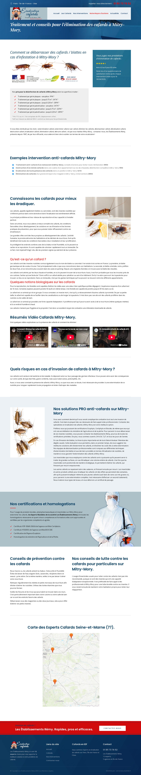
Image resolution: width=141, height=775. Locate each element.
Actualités (114, 13)
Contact (124, 13)
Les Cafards (66, 13)
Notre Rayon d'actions (99, 13)
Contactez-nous (112, 728)
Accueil (56, 13)
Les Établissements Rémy (26, 771)
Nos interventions (53, 757)
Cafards (49, 753)
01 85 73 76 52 (122, 3)
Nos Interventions (80, 13)
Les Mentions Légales (46, 771)
